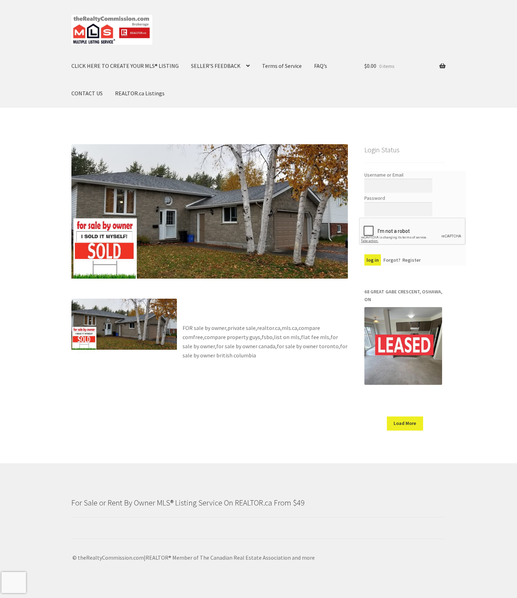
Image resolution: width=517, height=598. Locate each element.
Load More (405, 423)
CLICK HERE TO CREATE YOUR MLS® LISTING (125, 65)
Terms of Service (282, 65)
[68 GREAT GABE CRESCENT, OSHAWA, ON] (403, 346)
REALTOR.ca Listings (140, 93)
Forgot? (391, 260)
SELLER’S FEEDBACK (216, 65)
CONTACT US (87, 93)
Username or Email (383, 175)
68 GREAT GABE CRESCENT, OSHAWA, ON (403, 295)
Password (374, 198)
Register (411, 260)
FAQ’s (320, 65)
